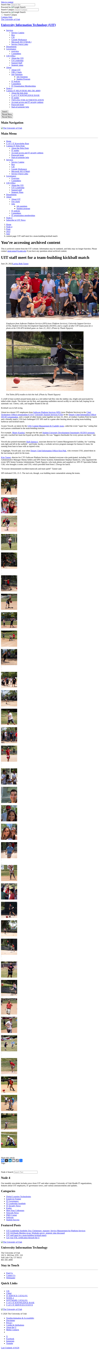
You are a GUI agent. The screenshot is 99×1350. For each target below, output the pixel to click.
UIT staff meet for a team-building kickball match (26, 1235)
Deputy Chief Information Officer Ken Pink (48, 451)
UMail (8, 1293)
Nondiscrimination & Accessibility (20, 1318)
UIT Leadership (17, 188)
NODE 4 (10, 1298)
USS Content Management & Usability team (46, 426)
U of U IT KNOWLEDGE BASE (25, 95)
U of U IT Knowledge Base (17, 143)
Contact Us (10, 1275)
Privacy (9, 1323)
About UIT (15, 70)
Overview (15, 178)
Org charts (15, 201)
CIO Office (10, 56)
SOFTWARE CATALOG (17, 1300)
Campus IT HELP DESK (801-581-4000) (23, 91)
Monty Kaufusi (18, 433)
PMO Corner (11, 1215)
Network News (12, 1213)
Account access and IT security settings (27, 102)
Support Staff (16, 63)
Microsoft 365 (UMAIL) (21, 42)
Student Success (12, 1220)
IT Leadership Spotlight (16, 1203)
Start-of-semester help (20, 107)
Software (10, 1217)
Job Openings (17, 74)
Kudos (9, 1208)
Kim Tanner (6, 457)
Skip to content (7, 2)
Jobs (13, 204)
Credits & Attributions (15, 1325)
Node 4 (9, 88)
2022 (8, 231)
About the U (11, 1327)
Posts (8, 229)
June (8, 234)
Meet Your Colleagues (15, 1210)
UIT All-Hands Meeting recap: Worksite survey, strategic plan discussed (35, 1233)
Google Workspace (19, 40)
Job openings (21, 206)
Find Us (9, 1273)
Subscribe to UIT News (16, 220)
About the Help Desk (20, 148)
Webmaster (10, 1278)
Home (8, 141)
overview (15, 51)
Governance (11, 49)
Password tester (17, 105)
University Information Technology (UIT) (28, 25)
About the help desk (19, 93)
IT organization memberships (23, 215)
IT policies (15, 211)
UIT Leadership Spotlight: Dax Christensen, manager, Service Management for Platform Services (45, 1231)
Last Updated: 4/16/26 (10, 1348)
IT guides (15, 98)
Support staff (16, 190)
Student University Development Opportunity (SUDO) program (68, 433)
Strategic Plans (17, 192)
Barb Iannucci (32, 442)
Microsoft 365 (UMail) (20, 171)
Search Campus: (7, 10)
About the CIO (17, 58)
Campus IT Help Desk (15, 146)
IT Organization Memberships (23, 86)
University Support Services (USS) (49, 415)
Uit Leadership (17, 60)
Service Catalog (17, 33)
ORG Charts (16, 72)
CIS (13, 37)
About (8, 67)
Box (13, 35)
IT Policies (15, 81)
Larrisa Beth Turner (20, 264)
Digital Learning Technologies (18, 1196)
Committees (16, 53)
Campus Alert (6, 17)
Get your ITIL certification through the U (23, 1238)
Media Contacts (12, 1330)
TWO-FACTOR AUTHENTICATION (27, 100)
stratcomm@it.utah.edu (16, 251)
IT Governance (12, 1201)
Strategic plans (17, 65)
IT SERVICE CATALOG (17, 1296)
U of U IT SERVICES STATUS (19, 1305)
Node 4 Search (7, 1172)
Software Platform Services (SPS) (47, 412)
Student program (23, 208)
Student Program (23, 79)
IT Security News (13, 1206)
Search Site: (6, 4)
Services (9, 30)
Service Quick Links (19, 44)
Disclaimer (10, 1320)
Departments (11, 47)
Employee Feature (13, 1199)
